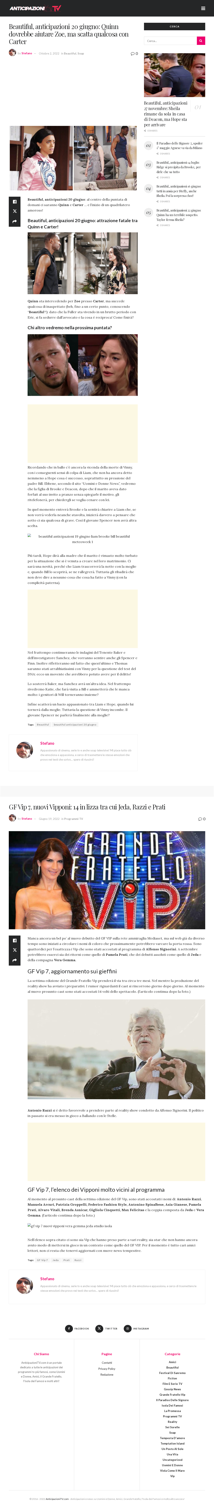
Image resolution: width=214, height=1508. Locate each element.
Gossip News (172, 1389)
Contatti (107, 1362)
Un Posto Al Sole (172, 1449)
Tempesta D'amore (172, 1438)
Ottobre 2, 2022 (49, 53)
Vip (172, 1476)
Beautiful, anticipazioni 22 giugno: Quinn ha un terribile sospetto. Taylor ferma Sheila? (179, 215)
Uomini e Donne (172, 1465)
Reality (172, 1421)
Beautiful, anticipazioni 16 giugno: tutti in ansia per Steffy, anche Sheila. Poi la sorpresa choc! (179, 191)
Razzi (78, 1260)
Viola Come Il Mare (172, 1470)
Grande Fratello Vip (172, 1394)
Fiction (172, 1378)
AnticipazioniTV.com (57, 1498)
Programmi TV (73, 818)
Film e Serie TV (172, 1383)
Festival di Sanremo (172, 1373)
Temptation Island (172, 1443)
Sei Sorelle (172, 1427)
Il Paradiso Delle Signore (172, 1400)
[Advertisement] (73, 90)
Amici (172, 1362)
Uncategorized (172, 1459)
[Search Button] (201, 41)
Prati (67, 1260)
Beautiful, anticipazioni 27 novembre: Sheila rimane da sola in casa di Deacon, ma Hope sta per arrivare (165, 113)
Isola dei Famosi (172, 1405)
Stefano (27, 53)
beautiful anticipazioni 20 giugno (75, 724)
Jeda (56, 1260)
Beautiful (70, 53)
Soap (81, 53)
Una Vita (172, 1454)
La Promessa (172, 1411)
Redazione (107, 1374)
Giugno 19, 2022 (49, 818)
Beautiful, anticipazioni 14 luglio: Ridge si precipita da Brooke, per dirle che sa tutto (179, 167)
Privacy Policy (106, 1368)
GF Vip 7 (42, 1260)
